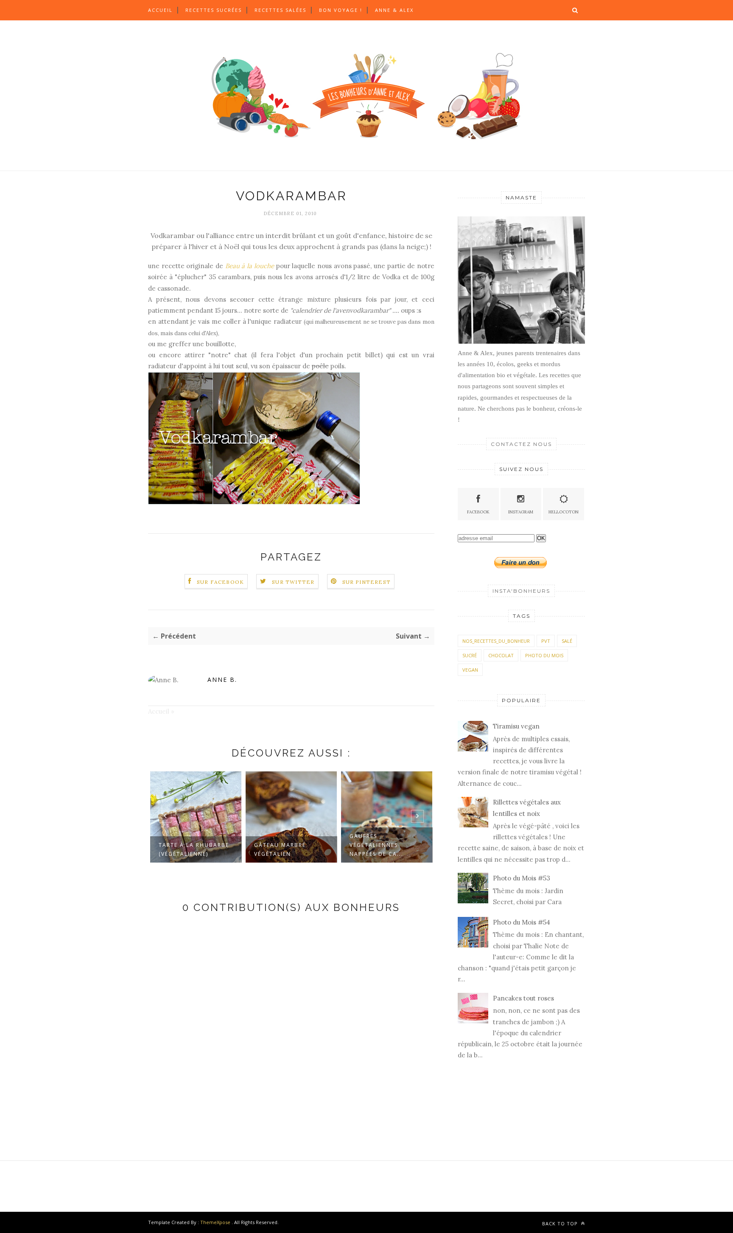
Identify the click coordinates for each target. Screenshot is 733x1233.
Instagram (520, 512)
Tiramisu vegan (516, 726)
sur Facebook (220, 582)
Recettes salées (280, 10)
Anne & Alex (394, 10)
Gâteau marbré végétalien (280, 849)
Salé (567, 641)
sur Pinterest (366, 582)
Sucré (469, 655)
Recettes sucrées (213, 10)
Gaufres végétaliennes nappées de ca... (376, 844)
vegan (470, 670)
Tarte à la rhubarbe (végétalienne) (194, 849)
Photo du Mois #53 (521, 878)
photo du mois (544, 655)
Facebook (478, 512)
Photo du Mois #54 (521, 922)
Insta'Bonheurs (521, 591)
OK (541, 538)
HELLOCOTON (563, 512)
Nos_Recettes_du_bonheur (496, 641)
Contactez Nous (521, 444)
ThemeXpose (215, 1222)
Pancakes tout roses (523, 998)
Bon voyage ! (340, 10)
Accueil (160, 10)
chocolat (501, 655)
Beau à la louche (249, 266)
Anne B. (222, 679)
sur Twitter (293, 582)
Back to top (560, 1223)
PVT (545, 641)
